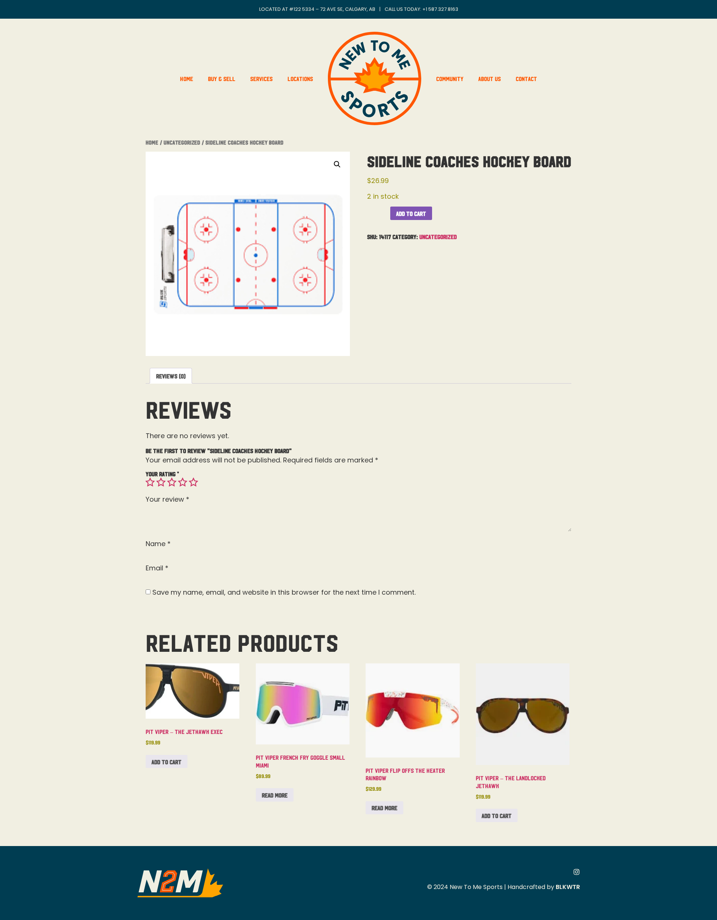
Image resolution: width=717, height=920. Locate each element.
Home (186, 78)
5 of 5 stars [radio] (193, 482)
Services (261, 78)
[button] (337, 164)
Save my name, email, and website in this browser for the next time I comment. (284, 592)
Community (449, 78)
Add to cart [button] (166, 762)
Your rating (162, 474)
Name (158, 543)
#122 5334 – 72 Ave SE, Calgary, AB (332, 9)
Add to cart (411, 213)
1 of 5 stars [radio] (150, 482)
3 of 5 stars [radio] (171, 482)
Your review (167, 499)
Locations (300, 78)
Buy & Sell (221, 78)
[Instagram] (576, 871)
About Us (489, 78)
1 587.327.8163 (442, 9)
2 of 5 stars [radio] (160, 482)
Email (157, 568)
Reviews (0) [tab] (171, 376)
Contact (526, 78)
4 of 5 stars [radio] (182, 482)
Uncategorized (182, 142)
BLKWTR (568, 887)
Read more (275, 795)
